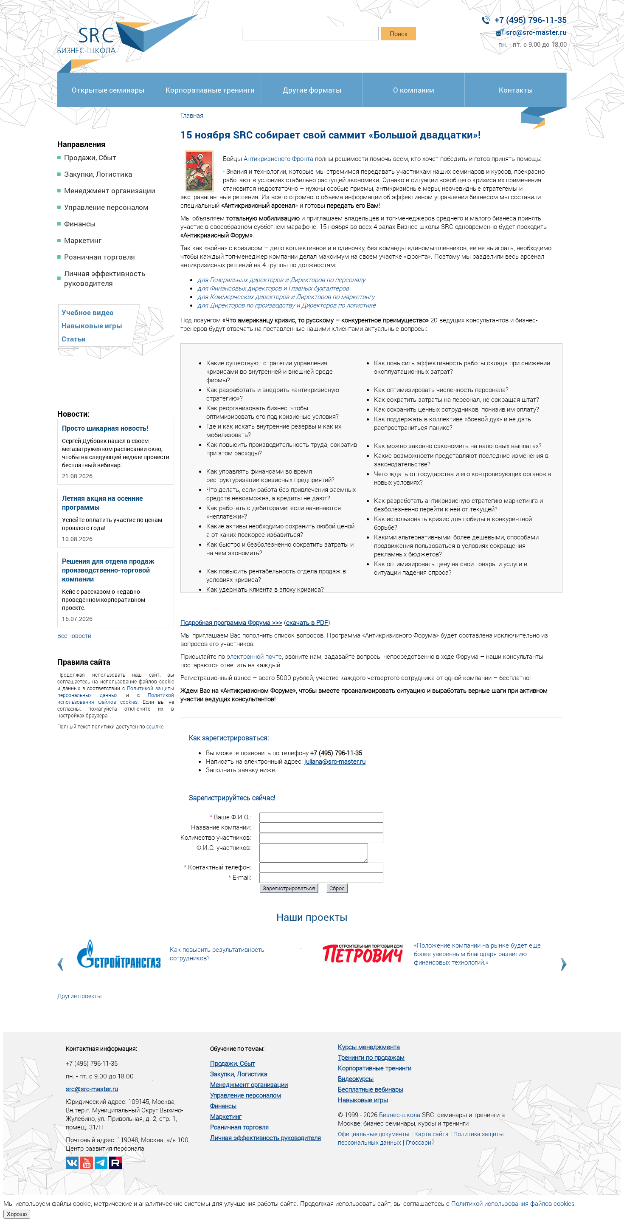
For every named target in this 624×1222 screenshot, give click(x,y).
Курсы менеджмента (369, 1046)
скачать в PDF (307, 622)
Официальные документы (374, 1134)
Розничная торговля (99, 257)
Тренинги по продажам (371, 1057)
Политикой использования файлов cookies (115, 698)
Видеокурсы (356, 1078)
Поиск (399, 33)
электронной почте (254, 656)
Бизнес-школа (399, 1114)
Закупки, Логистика (98, 174)
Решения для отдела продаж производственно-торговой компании (108, 569)
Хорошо (17, 1214)
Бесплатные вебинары (370, 1089)
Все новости (74, 636)
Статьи (74, 339)
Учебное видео (88, 312)
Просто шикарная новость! (105, 427)
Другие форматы (312, 90)
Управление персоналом (106, 207)
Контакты (516, 90)
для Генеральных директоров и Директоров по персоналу (281, 279)
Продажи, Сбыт (90, 157)
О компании (413, 90)
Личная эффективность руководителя (104, 278)
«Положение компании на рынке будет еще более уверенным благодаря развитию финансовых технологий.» (477, 953)
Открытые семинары (108, 90)
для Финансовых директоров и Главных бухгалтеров (273, 288)
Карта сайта (431, 1134)
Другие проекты (79, 996)
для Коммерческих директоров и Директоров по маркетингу (285, 296)
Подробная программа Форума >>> (231, 622)
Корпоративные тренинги (210, 90)
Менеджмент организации (109, 190)
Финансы (80, 224)
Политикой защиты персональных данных (115, 691)
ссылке (154, 726)
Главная (191, 115)
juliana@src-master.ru (334, 761)
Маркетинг (82, 240)
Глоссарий (420, 1142)
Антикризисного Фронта (278, 158)
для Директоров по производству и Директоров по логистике (286, 305)
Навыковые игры (92, 325)
